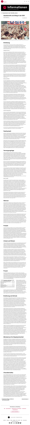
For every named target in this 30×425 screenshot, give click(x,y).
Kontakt (19, 420)
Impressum (4, 420)
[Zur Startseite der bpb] (4, 2)
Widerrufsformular (15, 409)
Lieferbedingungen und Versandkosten (16, 408)
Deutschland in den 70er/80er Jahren (17, 3)
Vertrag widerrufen (15, 411)
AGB (4, 408)
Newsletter (14, 420)
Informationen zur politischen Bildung (9, 3)
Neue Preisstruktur (8, 408)
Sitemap (11, 420)
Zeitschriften (4, 3)
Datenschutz (8, 420)
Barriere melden (25, 420)
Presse (21, 420)
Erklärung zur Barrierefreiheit (15, 421)
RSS (16, 420)
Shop (1, 3)
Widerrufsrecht (24, 408)
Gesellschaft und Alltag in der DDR (25, 3)
